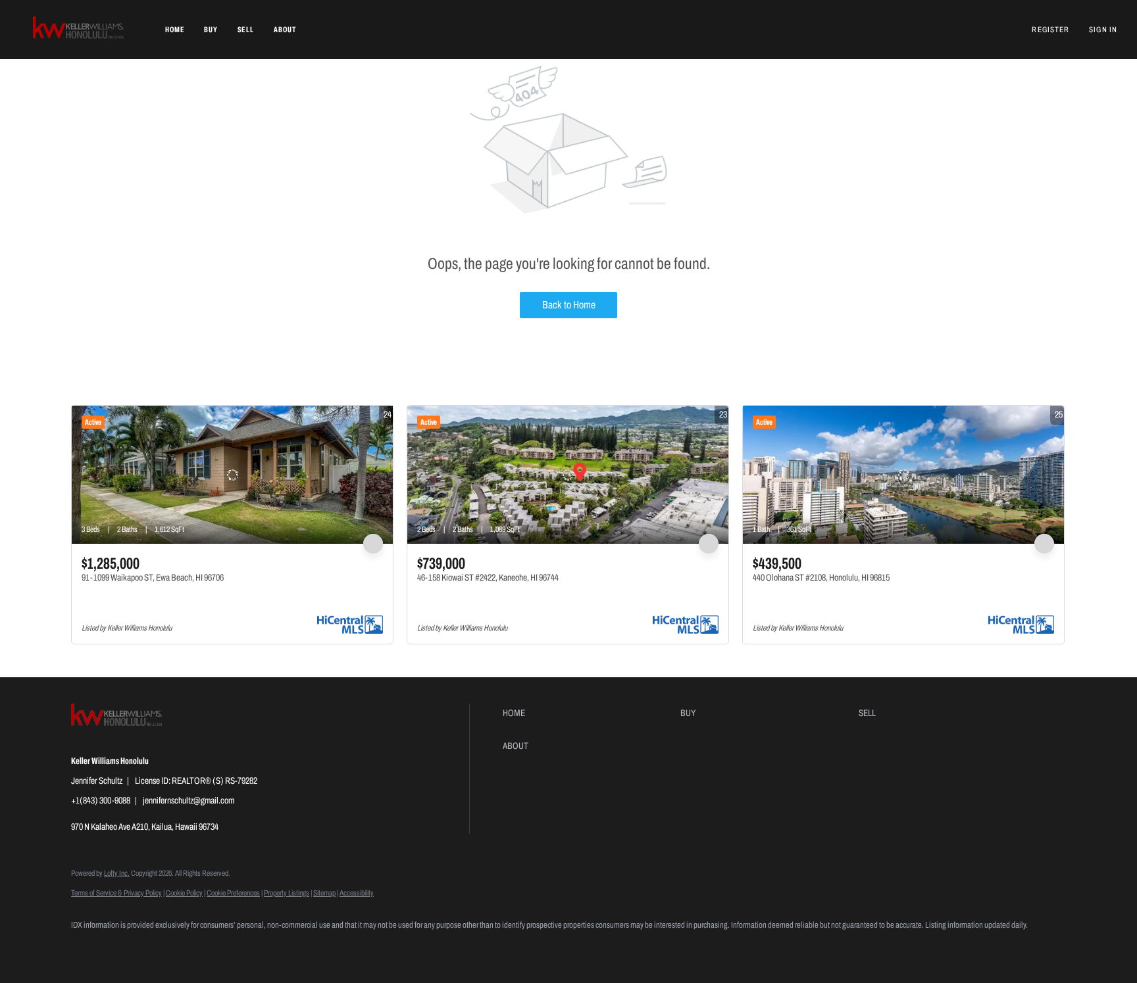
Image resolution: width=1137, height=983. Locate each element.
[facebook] (87, 947)
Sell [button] (245, 29)
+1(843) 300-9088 (100, 800)
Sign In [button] (1103, 29)
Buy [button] (211, 29)
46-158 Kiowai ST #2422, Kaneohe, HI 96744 (488, 578)
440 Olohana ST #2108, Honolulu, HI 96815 (821, 578)
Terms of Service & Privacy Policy (116, 893)
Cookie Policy (184, 893)
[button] (79, 29)
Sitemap (324, 893)
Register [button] (1050, 29)
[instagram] (163, 947)
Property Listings (286, 893)
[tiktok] (201, 947)
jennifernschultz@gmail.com (188, 800)
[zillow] (125, 947)
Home (174, 29)
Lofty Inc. (117, 873)
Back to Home (568, 304)
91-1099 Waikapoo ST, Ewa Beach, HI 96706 (153, 578)
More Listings (1044, 389)
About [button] (285, 29)
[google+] (239, 947)
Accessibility (357, 893)
